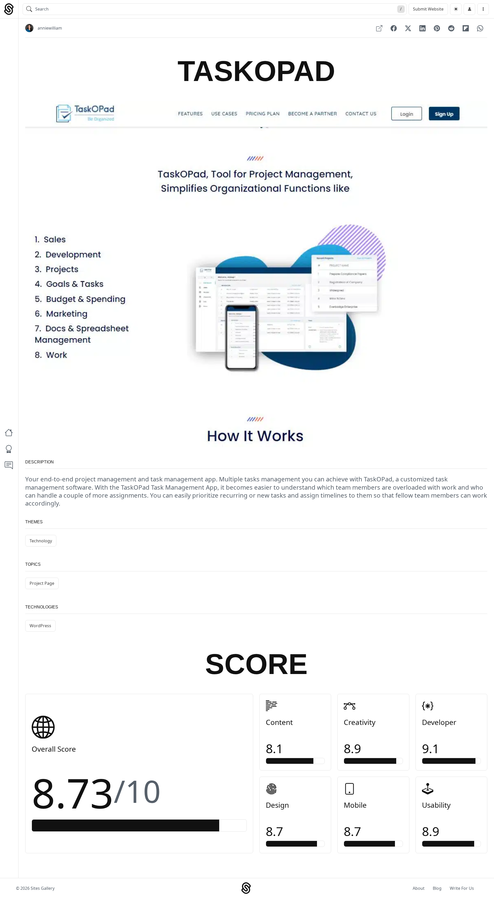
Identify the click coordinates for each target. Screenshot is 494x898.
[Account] (469, 9)
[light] (456, 9)
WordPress (40, 625)
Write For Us (462, 888)
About (419, 888)
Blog (437, 888)
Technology (41, 541)
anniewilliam (50, 28)
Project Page (42, 583)
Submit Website (428, 9)
